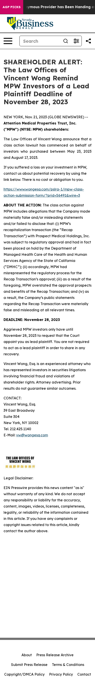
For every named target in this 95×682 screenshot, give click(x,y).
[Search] (65, 41)
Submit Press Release (29, 664)
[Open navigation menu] (8, 41)
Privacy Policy (61, 674)
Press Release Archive (55, 655)
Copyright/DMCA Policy (24, 674)
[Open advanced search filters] (76, 41)
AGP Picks (12, 7)
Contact (84, 674)
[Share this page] (88, 41)
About (26, 655)
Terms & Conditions (68, 664)
